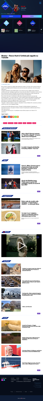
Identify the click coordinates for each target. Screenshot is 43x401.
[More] (18, 117)
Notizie (5, 13)
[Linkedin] (9, 117)
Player (12, 378)
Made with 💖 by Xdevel (21, 398)
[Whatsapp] (16, 117)
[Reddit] (7, 117)
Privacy (12, 391)
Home (2, 13)
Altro (39, 191)
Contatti (31, 391)
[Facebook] (2, 117)
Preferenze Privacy (19, 391)
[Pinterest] (11, 117)
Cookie (26, 391)
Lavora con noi (20, 381)
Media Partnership (27, 381)
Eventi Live (26, 378)
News (12, 381)
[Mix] (13, 117)
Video (18, 378)
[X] (5, 117)
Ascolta (11, 16)
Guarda (32, 16)
